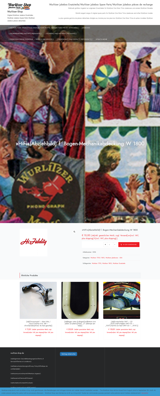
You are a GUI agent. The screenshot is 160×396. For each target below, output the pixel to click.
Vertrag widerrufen (68, 354)
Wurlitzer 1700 (96, 263)
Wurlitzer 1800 (107, 263)
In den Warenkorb (130, 244)
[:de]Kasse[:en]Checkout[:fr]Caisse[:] (60, 33)
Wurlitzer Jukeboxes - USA (114, 258)
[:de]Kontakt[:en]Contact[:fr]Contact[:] (74, 39)
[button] (74, 231)
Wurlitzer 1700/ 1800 (98, 258)
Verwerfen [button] (144, 393)
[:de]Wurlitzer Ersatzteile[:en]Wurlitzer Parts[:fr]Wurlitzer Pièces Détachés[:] (43, 28)
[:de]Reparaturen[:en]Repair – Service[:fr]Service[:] (31, 39)
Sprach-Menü (101, 39)
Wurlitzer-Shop (15, 11)
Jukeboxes (86, 28)
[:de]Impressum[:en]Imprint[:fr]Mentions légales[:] (26, 373)
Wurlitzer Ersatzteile (119, 263)
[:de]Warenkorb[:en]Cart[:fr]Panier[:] (25, 33)
